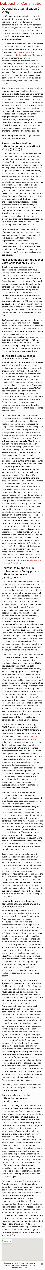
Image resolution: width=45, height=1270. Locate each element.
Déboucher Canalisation (22, 3)
